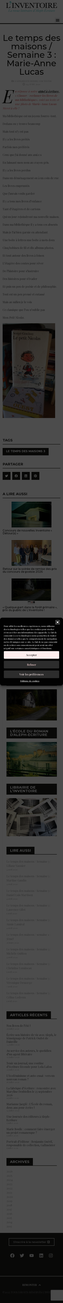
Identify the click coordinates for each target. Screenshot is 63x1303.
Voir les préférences (31, 674)
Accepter (31, 655)
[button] (57, 622)
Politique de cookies (29, 680)
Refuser (31, 664)
